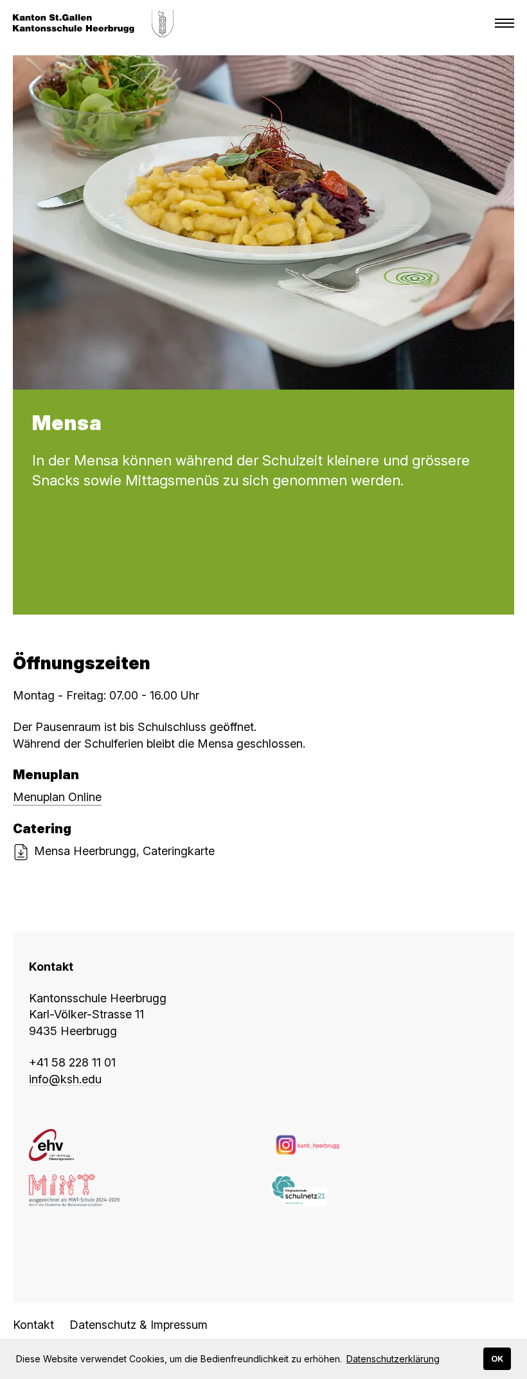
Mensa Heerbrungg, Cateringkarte (124, 851)
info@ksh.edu (65, 1079)
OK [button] (497, 1359)
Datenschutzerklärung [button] (393, 1358)
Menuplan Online (57, 797)
